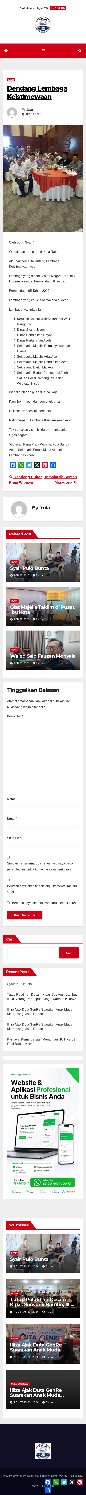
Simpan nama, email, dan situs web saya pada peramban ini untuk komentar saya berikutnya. (40, 866)
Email (12, 818)
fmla (30, 109)
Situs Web (14, 838)
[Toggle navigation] (43, 51)
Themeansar (75, 1475)
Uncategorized (19, 1384)
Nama (12, 799)
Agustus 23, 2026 (27, 1266)
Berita (14, 1293)
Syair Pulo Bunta (29, 568)
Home (35, 1485)
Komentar (15, 716)
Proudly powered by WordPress (21, 1475)
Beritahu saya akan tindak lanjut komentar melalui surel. (42, 889)
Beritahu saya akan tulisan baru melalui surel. (44, 903)
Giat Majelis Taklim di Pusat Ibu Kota (42, 609)
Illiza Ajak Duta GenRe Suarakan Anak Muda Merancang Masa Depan (38, 1350)
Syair (11, 79)
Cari (10, 939)
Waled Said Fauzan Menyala (43, 656)
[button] (79, 50)
